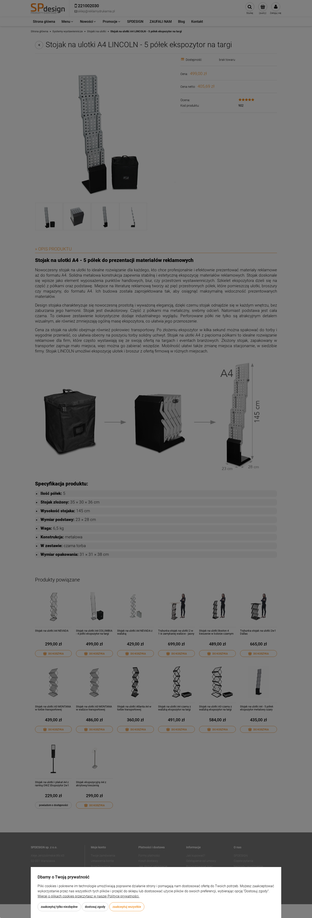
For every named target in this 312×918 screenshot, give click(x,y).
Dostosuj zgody (95, 906)
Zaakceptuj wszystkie (126, 906)
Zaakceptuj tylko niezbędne (59, 906)
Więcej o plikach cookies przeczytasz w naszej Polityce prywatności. (88, 896)
